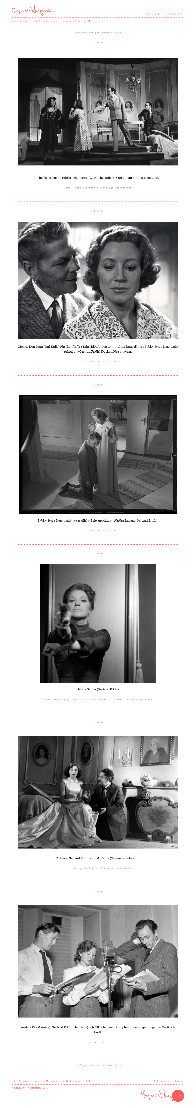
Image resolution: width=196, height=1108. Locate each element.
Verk (38, 21)
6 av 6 (98, 891)
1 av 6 (98, 42)
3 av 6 (98, 384)
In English (176, 14)
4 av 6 (98, 553)
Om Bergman (21, 21)
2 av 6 (98, 211)
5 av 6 (98, 722)
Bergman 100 (38, 1087)
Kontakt (19, 1087)
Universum (53, 21)
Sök (88, 21)
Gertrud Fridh (111, 32)
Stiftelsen (73, 21)
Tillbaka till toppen (169, 1081)
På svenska (153, 14)
